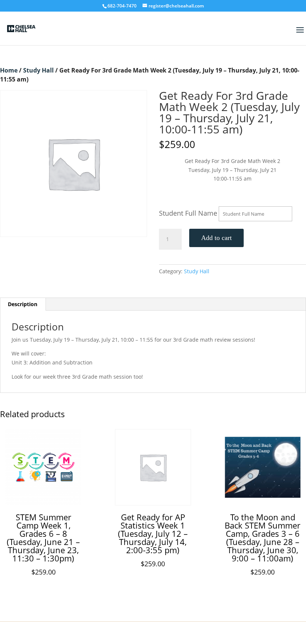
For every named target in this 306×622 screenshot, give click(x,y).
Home (9, 70)
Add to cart (216, 237)
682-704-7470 (122, 6)
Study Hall (38, 70)
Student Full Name (188, 213)
